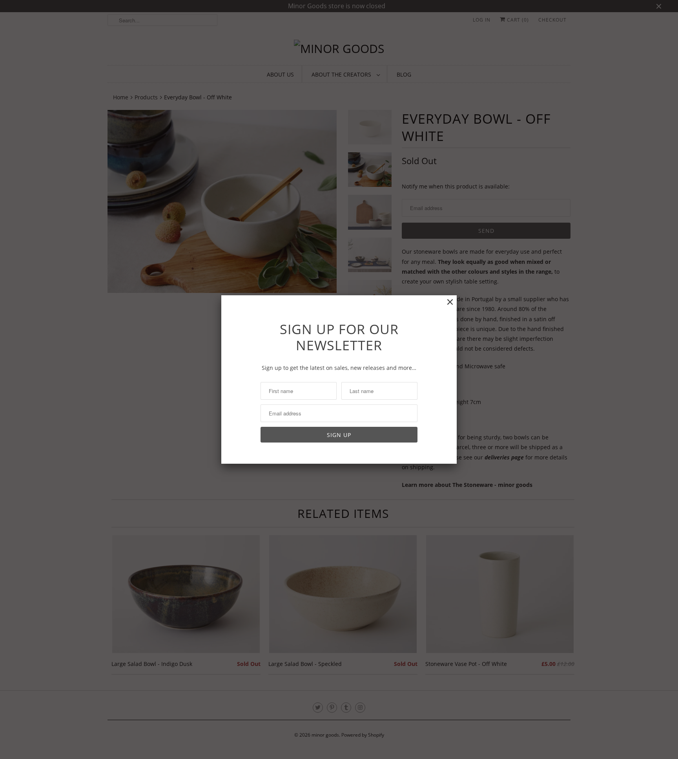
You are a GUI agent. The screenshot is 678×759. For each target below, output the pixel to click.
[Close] (450, 302)
